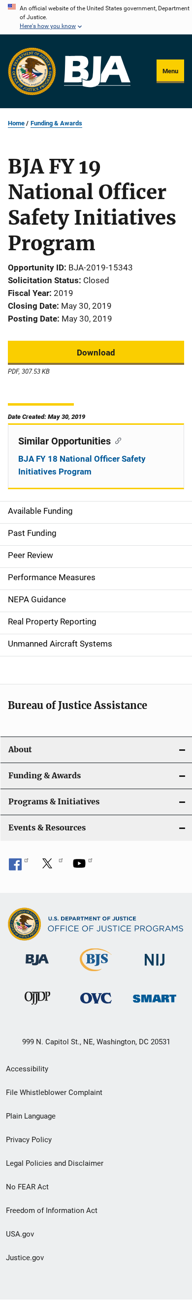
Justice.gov (25, 1257)
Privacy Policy (29, 1139)
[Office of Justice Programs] (32, 71)
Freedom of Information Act (51, 1210)
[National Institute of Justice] (154, 967)
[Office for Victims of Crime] (96, 1005)
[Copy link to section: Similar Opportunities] (116, 440)
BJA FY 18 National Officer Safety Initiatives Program (82, 465)
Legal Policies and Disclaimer (54, 1163)
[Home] (97, 71)
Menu (170, 71)
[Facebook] (19, 867)
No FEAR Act (27, 1186)
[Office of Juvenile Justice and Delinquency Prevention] (37, 1006)
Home (16, 123)
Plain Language (31, 1116)
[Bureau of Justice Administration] (37, 967)
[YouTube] (83, 867)
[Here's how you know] (96, 17)
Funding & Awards (56, 123)
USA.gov (20, 1234)
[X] (50, 867)
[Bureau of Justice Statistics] (96, 973)
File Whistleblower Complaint (54, 1092)
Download (96, 352)
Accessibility (27, 1068)
